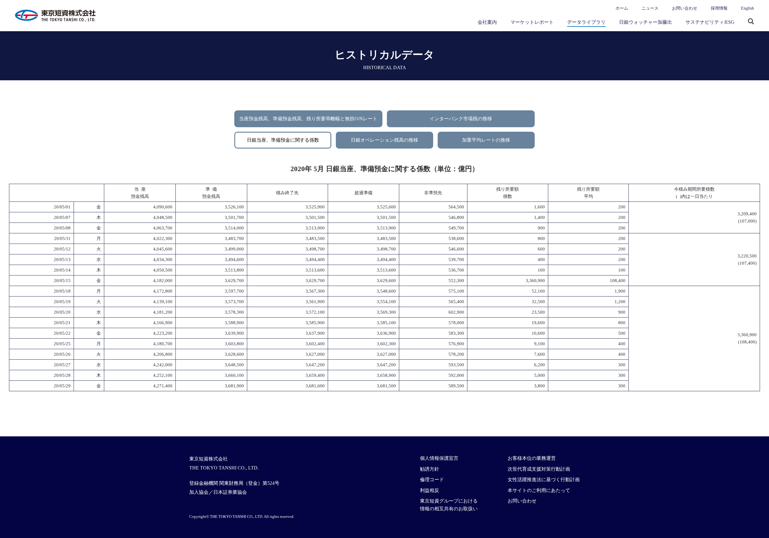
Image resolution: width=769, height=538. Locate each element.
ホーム (622, 8)
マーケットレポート (532, 22)
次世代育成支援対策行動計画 (539, 469)
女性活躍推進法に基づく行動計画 (544, 479)
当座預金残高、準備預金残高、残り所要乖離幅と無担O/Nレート (308, 118)
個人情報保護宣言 (439, 458)
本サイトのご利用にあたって (539, 490)
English (747, 8)
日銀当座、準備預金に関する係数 (283, 140)
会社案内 (487, 22)
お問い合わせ (684, 8)
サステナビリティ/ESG (709, 22)
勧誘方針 (429, 469)
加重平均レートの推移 (486, 140)
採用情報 (719, 8)
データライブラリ (586, 22)
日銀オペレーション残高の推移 (384, 140)
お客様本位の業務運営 (532, 458)
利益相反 (429, 490)
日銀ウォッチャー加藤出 (645, 22)
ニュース (650, 8)
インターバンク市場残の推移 (461, 118)
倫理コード (432, 479)
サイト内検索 (751, 22)
